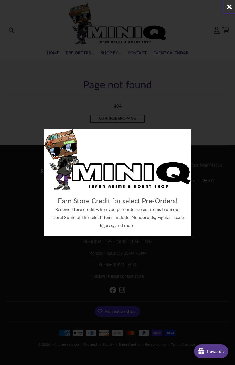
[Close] (229, 6)
